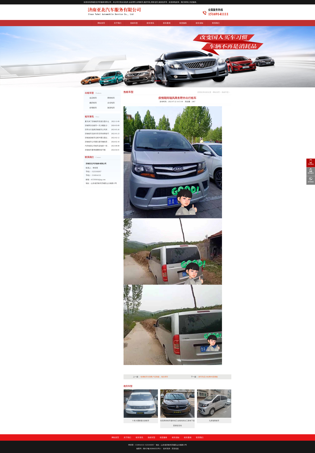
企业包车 (111, 103)
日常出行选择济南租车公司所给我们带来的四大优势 (97, 130)
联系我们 (216, 23)
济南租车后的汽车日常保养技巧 (97, 134)
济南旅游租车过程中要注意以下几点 (97, 138)
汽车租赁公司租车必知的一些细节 (97, 146)
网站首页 (101, 23)
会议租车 (93, 98)
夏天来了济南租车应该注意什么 (97, 121)
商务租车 (111, 98)
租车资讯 (150, 23)
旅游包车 (111, 108)
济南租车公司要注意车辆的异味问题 (97, 142)
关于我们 (117, 23)
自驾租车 (93, 108)
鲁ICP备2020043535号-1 (152, 449)
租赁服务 (183, 23)
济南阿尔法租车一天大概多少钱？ (97, 125)
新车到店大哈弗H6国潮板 (208, 377)
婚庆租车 (93, 103)
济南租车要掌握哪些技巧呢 (95, 150)
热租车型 (134, 23)
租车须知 (199, 23)
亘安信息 (175, 449)
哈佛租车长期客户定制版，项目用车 (154, 377)
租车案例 (166, 23)
